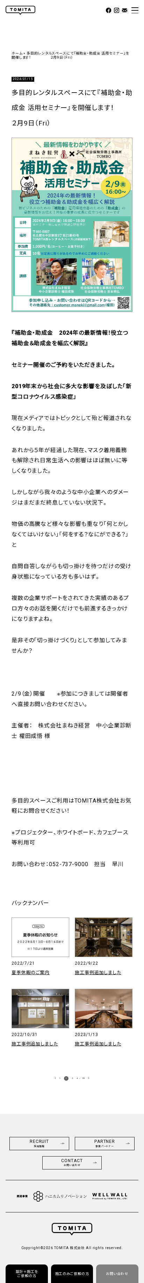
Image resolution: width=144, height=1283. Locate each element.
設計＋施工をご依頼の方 (27, 1274)
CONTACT (71, 1162)
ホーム (17, 53)
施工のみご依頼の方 (72, 1274)
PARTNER (104, 1143)
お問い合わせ (117, 1274)
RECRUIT (39, 1143)
